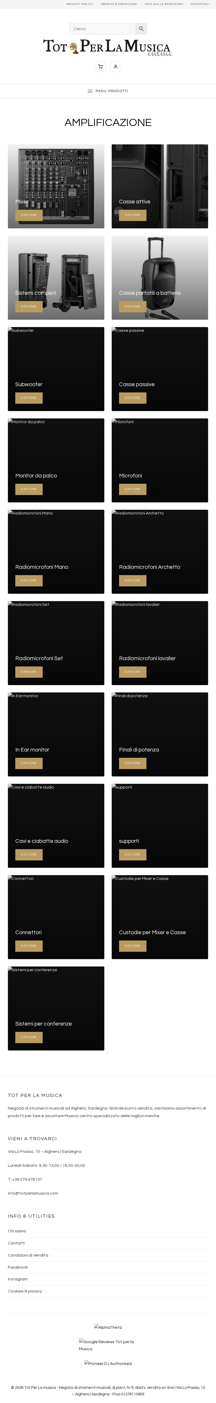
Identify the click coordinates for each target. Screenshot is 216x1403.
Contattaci (200, 4)
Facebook (18, 1267)
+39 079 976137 (27, 1179)
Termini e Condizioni (119, 4)
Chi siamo (17, 1231)
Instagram (18, 1279)
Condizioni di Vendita (28, 1255)
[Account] (115, 66)
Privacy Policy (80, 4)
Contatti (16, 1243)
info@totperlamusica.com (33, 1193)
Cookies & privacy (25, 1291)
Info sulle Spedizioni (164, 4)
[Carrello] (100, 66)
